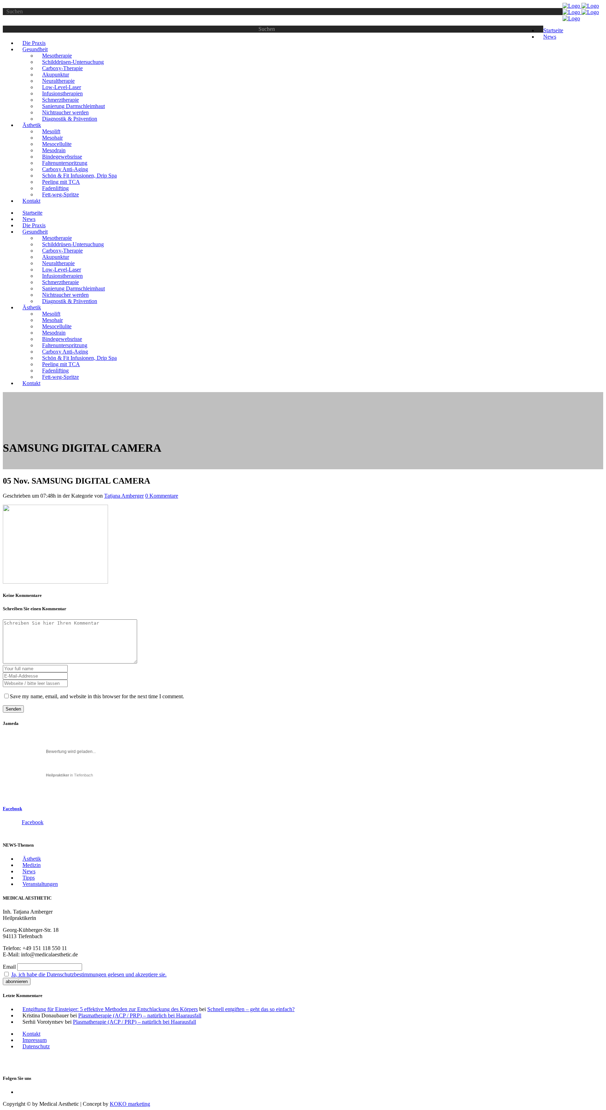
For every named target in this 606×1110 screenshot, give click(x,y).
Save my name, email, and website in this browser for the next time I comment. (97, 696)
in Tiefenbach (69, 775)
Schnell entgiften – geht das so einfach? (251, 1009)
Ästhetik (31, 859)
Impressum (34, 1040)
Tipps (28, 878)
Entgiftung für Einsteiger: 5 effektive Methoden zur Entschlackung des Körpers (110, 1009)
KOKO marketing (130, 1104)
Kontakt (31, 1034)
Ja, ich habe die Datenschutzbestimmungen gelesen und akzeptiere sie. (89, 974)
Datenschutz (36, 1046)
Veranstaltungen (40, 884)
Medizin (31, 865)
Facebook (12, 808)
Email (9, 967)
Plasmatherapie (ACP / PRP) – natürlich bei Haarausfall (139, 1015)
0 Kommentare (161, 496)
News (28, 871)
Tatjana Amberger (124, 496)
